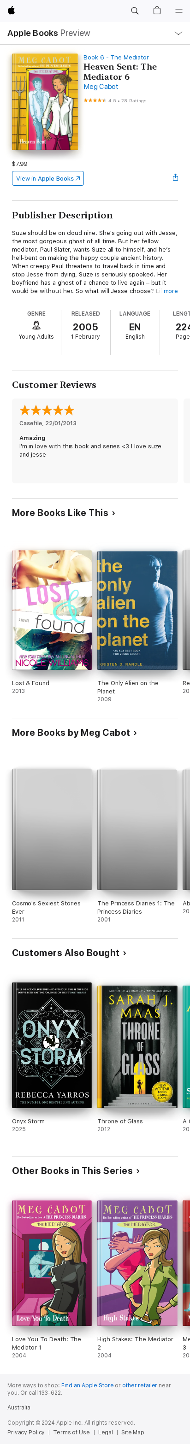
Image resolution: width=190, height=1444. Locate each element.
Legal (105, 1432)
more (171, 291)
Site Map (132, 1432)
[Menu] (179, 11)
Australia (18, 1407)
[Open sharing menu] (175, 178)
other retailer (139, 1385)
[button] (135, 11)
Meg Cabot (101, 86)
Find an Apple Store (87, 1385)
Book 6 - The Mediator (116, 57)
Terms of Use (71, 1432)
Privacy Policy (26, 1432)
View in (45, 178)
